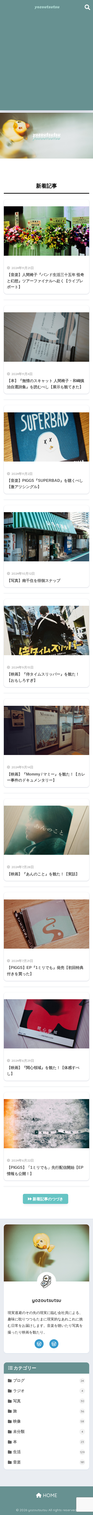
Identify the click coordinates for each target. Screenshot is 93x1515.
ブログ (48, 1380)
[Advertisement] (46, 63)
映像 (48, 1421)
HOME (49, 1495)
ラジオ (48, 1391)
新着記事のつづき (47, 1199)
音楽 (48, 1462)
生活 (48, 1452)
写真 (48, 1401)
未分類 (48, 1432)
